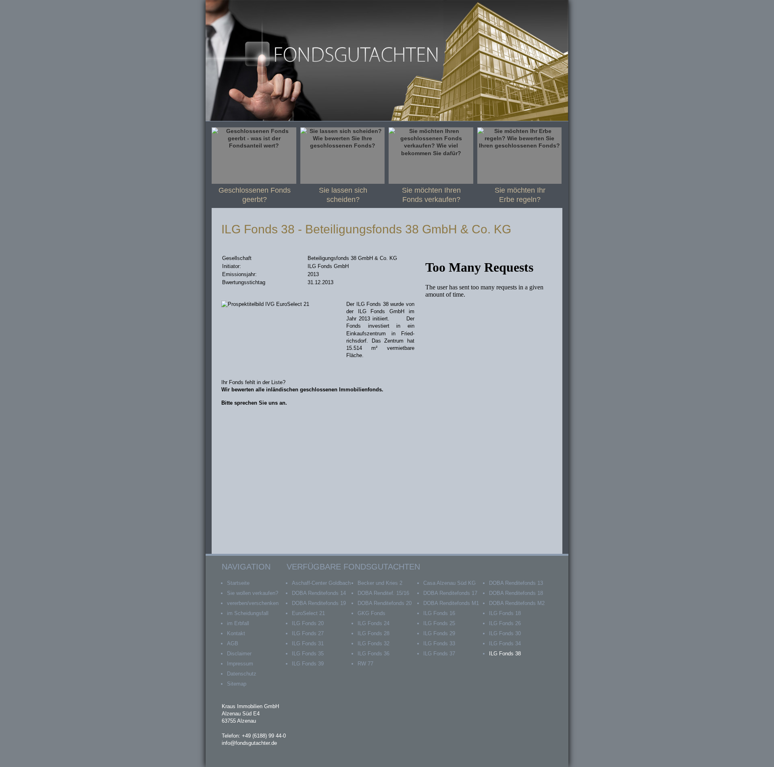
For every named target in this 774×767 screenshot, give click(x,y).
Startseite (238, 583)
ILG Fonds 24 (373, 623)
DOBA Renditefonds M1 (451, 603)
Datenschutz (241, 674)
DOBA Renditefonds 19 (319, 603)
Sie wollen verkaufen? (252, 593)
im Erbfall (238, 623)
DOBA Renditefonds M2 (517, 603)
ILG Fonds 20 (308, 623)
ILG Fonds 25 (439, 623)
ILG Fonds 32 (373, 643)
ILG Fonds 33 (439, 643)
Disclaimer (239, 654)
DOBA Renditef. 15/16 (383, 593)
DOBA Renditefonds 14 (319, 593)
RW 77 (365, 664)
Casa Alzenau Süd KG (449, 583)
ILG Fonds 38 (505, 654)
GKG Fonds (371, 613)
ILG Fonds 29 (439, 633)
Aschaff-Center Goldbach (321, 583)
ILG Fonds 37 (439, 654)
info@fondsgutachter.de (249, 743)
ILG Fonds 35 (308, 654)
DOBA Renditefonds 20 (385, 603)
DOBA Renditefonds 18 (516, 593)
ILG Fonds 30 (505, 633)
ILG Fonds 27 (308, 633)
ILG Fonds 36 (373, 654)
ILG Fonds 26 (505, 623)
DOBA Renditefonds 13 (516, 583)
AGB (232, 643)
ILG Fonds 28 (373, 633)
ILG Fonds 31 (308, 643)
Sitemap (236, 684)
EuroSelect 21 (308, 613)
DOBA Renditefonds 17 (450, 593)
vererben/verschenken (253, 603)
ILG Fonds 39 (308, 664)
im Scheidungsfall (247, 613)
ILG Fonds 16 (439, 613)
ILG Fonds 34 (505, 643)
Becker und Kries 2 (380, 583)
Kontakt (236, 633)
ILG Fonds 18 (505, 613)
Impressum (240, 664)
